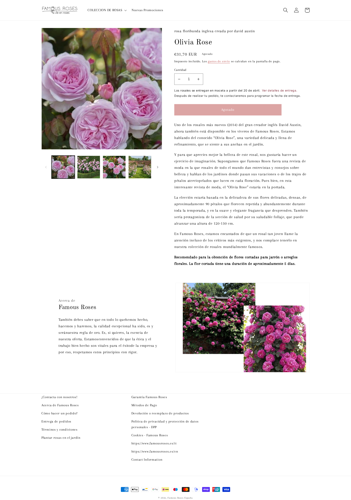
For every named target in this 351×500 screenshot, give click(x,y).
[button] (107, 10)
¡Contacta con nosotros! (59, 397)
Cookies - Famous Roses (149, 435)
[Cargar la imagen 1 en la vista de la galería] (63, 167)
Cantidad (180, 70)
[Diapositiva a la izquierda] (45, 167)
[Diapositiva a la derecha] (157, 167)
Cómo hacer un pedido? (59, 413)
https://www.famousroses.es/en (154, 451)
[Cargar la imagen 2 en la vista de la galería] (88, 167)
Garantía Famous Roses (149, 397)
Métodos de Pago (144, 405)
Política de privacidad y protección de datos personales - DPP (165, 424)
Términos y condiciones (59, 429)
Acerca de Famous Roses (60, 405)
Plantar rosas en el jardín (60, 438)
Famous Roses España (180, 498)
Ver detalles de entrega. (279, 90)
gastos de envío (219, 61)
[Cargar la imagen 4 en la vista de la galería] (140, 167)
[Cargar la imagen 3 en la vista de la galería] (114, 167)
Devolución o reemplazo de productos (160, 413)
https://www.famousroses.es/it (154, 443)
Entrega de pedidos (56, 421)
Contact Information (146, 459)
